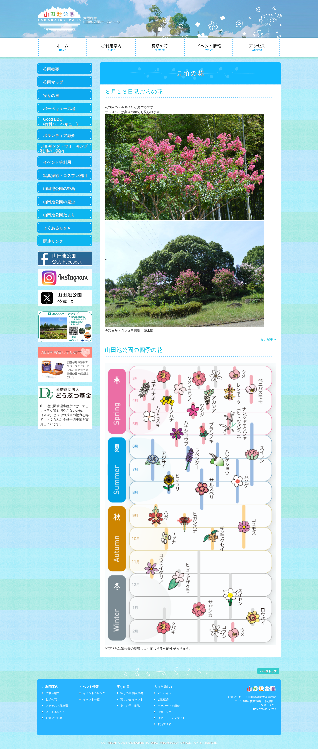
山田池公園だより (59, 215)
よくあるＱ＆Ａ (57, 228)
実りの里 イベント (131, 699)
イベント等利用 (57, 162)
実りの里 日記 (130, 705)
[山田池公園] (82, 31)
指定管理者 (164, 724)
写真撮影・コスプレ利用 (65, 175)
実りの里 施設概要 (131, 693)
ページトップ (268, 671)
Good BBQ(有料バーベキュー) (60, 121)
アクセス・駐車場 (57, 705)
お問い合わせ (54, 717)
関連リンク (53, 241)
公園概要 (51, 69)
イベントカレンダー (95, 693)
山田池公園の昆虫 (59, 201)
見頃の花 (51, 699)
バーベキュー (166, 693)
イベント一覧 (91, 699)
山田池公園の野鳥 (59, 188)
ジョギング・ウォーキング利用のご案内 (64, 148)
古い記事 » (268, 339)
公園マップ (53, 82)
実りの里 (51, 95)
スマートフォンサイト (171, 717)
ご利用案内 (53, 693)
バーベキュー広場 (59, 108)
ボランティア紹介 (59, 135)
